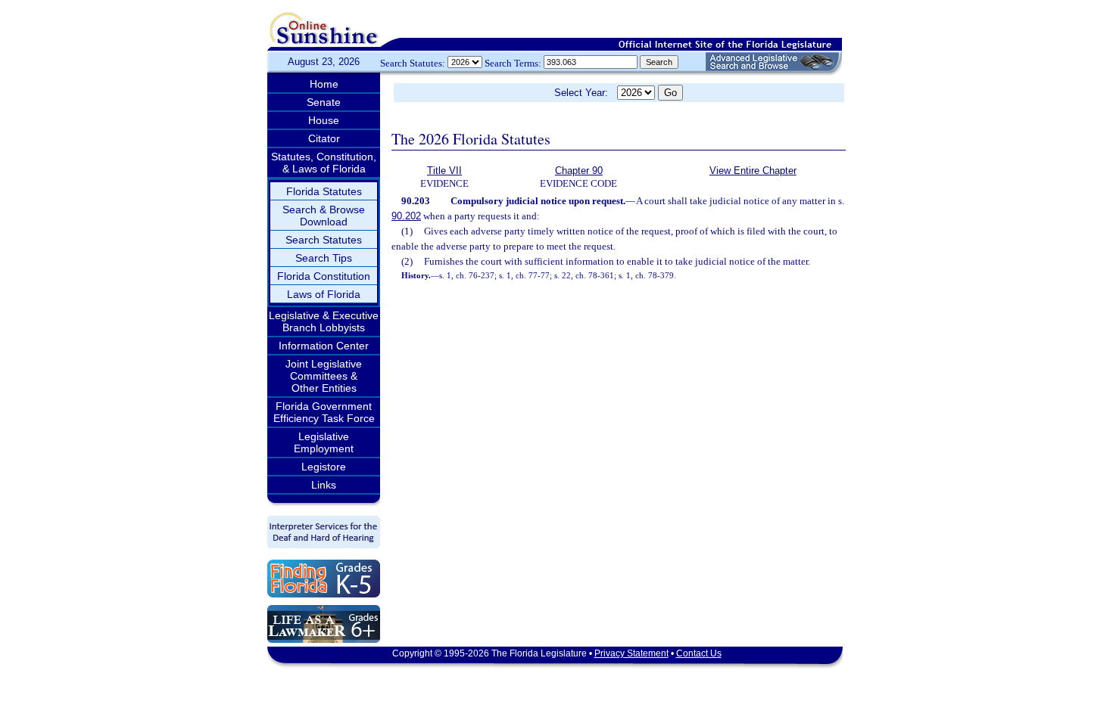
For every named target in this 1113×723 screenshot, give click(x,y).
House (323, 120)
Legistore (323, 467)
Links (323, 485)
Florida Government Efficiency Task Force (324, 412)
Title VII (444, 170)
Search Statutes (323, 240)
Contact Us (699, 653)
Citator (324, 138)
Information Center (324, 346)
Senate (324, 102)
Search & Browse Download (323, 215)
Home (324, 84)
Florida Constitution (323, 276)
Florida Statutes (324, 191)
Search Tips (323, 258)
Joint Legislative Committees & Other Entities (323, 376)
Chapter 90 (579, 170)
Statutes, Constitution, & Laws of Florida (323, 162)
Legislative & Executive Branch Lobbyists (324, 321)
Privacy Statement (631, 653)
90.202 (406, 216)
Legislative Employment (324, 442)
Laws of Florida (323, 294)
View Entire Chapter (753, 170)
